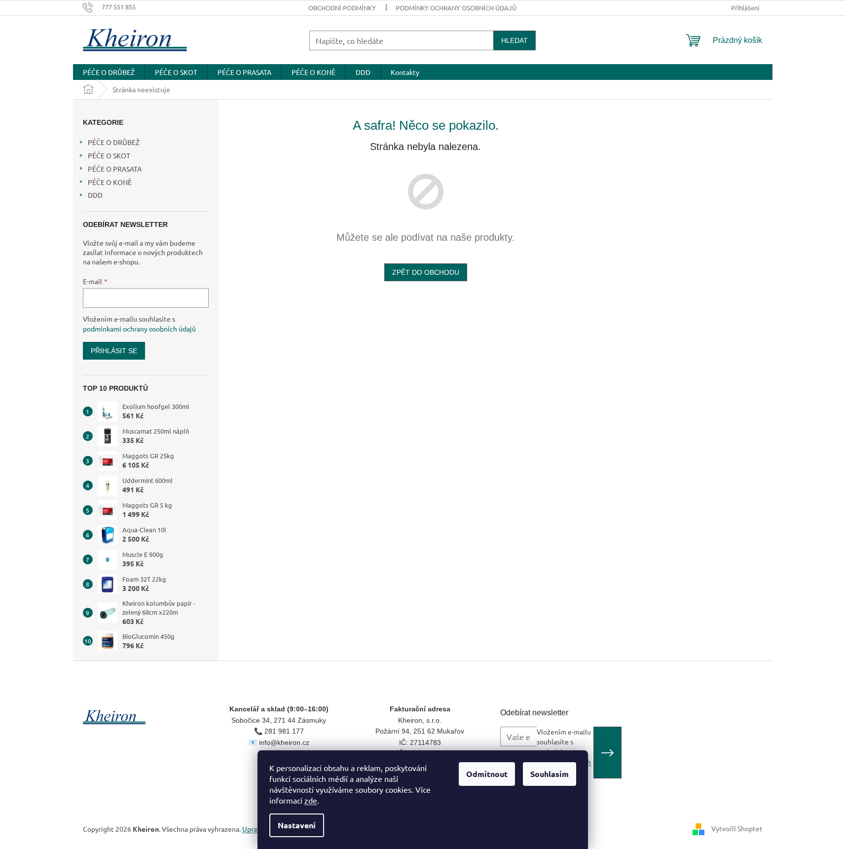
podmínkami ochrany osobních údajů (139, 328)
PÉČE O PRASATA (115, 168)
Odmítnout (487, 774)
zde (310, 800)
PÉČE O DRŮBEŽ (114, 142)
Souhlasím (549, 774)
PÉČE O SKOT (109, 155)
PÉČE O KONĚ (110, 182)
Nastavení (297, 825)
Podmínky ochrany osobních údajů (456, 7)
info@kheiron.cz (284, 742)
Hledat (514, 40)
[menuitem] (109, 72)
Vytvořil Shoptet (737, 828)
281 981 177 (284, 731)
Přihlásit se (114, 351)
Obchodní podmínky (342, 7)
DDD (95, 194)
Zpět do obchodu (425, 272)
